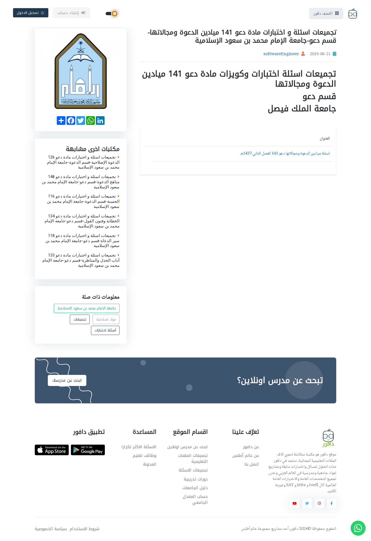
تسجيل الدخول (28, 12)
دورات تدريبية (196, 479)
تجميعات (80, 319)
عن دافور (251, 447)
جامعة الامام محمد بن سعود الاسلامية (87, 308)
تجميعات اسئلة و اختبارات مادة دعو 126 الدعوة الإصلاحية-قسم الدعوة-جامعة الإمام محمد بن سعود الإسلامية (83, 162)
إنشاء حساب (68, 13)
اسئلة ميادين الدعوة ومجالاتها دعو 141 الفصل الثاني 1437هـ (285, 153)
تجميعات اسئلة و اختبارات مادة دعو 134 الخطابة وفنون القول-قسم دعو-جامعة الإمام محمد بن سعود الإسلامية (82, 221)
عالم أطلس (249, 529)
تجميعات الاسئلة (193, 470)
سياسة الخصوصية (51, 529)
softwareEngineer (281, 54)
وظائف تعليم (144, 455)
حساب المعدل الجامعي (195, 500)
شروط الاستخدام (84, 529)
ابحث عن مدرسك (67, 380)
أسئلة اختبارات (105, 330)
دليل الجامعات (195, 488)
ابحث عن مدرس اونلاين (187, 447)
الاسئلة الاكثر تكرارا (138, 447)
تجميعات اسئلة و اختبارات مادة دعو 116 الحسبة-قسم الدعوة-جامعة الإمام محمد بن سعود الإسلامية (83, 201)
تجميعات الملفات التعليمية (193, 459)
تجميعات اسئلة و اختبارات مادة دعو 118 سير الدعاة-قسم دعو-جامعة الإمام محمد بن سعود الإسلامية (82, 240)
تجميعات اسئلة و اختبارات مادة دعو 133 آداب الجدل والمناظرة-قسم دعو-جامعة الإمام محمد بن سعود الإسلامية (81, 260)
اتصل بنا (251, 464)
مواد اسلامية (106, 319)
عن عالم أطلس (245, 455)
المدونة (149, 464)
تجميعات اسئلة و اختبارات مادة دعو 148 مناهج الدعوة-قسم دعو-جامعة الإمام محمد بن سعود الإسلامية (81, 181)
